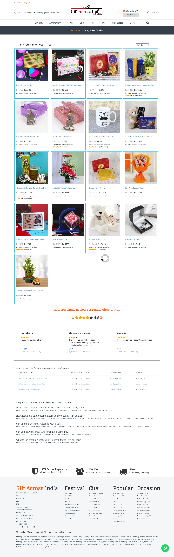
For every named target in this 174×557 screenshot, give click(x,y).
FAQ (17, 504)
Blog (17, 501)
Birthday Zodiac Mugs (91, 544)
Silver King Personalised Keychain (28, 136)
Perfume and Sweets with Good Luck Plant (140, 85)
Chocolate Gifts (118, 513)
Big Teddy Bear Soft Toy (97, 239)
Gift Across (37, 488)
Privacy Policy (21, 512)
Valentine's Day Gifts (144, 504)
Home (77, 30)
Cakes (115, 502)
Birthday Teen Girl (33, 537)
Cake (82, 23)
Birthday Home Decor (115, 539)
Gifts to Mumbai (94, 499)
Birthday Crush (46, 537)
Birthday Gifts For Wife (129, 542)
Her (92, 23)
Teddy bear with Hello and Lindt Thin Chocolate (140, 137)
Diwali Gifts (68, 496)
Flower (70, 23)
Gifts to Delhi (93, 507)
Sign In (27, 3)
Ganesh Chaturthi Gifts (72, 510)
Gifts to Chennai (94, 504)
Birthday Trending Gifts (43, 539)
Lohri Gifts (68, 519)
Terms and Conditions (24, 510)
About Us (19, 495)
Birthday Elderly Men (90, 537)
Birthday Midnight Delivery (61, 537)
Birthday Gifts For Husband (52, 542)
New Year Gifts (142, 496)
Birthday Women (114, 542)
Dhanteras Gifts (70, 513)
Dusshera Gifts (70, 516)
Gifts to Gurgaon (95, 510)
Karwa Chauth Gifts (71, 507)
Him (103, 23)
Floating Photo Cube (60, 239)
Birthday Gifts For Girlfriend (134, 539)
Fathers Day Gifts (143, 499)
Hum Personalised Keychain (62, 136)
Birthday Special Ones (107, 544)
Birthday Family (77, 537)
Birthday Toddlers (126, 537)
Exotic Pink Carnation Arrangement (65, 188)
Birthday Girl (41, 544)
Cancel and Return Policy (25, 518)
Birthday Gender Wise (144, 544)
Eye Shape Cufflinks (132, 239)
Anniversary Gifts (119, 496)
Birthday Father (52, 544)
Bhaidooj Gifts (70, 499)
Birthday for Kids (36, 542)
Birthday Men (102, 539)
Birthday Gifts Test (68, 542)
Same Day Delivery (116, 378)
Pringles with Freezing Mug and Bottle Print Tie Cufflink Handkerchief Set (31, 189)
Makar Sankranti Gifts (72, 504)
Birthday (39, 23)
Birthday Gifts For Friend (25, 539)
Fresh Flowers (118, 499)
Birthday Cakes (102, 542)
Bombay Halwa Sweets (97, 188)
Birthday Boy (149, 539)
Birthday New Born (65, 544)
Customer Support (22, 507)
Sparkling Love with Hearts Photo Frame (30, 239)
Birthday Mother (139, 537)
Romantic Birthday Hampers (108, 537)
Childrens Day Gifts (143, 510)
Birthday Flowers (152, 537)
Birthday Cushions (32, 547)
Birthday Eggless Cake (59, 539)
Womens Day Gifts (143, 507)
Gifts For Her (117, 504)
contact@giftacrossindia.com (47, 13)
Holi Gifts (68, 502)
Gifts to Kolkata (94, 502)
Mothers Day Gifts (143, 502)
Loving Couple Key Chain (24, 85)
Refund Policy (21, 521)
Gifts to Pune (93, 516)
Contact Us (20, 498)
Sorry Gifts (141, 519)
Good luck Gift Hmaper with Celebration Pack (104, 86)
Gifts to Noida (93, 519)
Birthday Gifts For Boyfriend (86, 542)
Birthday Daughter (74, 539)
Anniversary (55, 23)
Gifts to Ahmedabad (96, 493)
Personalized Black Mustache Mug (101, 136)
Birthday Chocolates (89, 539)
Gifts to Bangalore (95, 496)
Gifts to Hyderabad (95, 513)
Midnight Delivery (116, 389)
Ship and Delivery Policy (24, 515)
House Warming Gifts (144, 516)
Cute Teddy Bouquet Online (134, 188)
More (132, 23)
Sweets (115, 519)
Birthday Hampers (22, 542)
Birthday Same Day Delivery (26, 544)
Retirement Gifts (119, 521)
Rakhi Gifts (68, 493)
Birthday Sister (45, 547)
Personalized (117, 23)
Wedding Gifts (118, 516)
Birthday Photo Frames (146, 542)
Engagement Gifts (143, 513)
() (132, 11)
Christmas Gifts (142, 493)
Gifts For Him (117, 507)
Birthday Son (20, 547)
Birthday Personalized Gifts (125, 544)
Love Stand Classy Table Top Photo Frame (67, 85)
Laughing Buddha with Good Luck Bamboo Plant (31, 291)
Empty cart (131, 15)
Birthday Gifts (118, 493)
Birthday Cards (78, 544)
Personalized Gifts (119, 510)
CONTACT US (154, 12)
